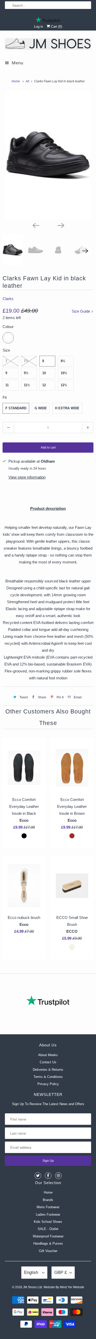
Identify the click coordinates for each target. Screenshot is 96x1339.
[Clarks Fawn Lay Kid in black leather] (48, 155)
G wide (41, 408)
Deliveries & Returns (48, 1070)
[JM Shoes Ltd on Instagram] (58, 1175)
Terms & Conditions (48, 1077)
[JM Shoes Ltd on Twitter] (38, 1175)
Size (6, 350)
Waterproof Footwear (48, 1236)
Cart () (56, 26)
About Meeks (48, 1055)
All (28, 81)
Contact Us (48, 1062)
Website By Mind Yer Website (64, 1287)
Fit (5, 397)
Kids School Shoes (48, 1222)
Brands (48, 1200)
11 (7, 385)
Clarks (8, 298)
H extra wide (67, 408)
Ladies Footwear (48, 1214)
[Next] (60, 225)
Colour (8, 326)
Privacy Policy (48, 1084)
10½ (64, 373)
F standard (15, 408)
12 (44, 385)
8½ (63, 361)
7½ (26, 361)
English (31, 1272)
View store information (27, 477)
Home (48, 1192)
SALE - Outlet (48, 1229)
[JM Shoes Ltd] (48, 45)
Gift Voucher (48, 1251)
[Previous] (35, 225)
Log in (38, 26)
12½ (64, 385)
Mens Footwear (48, 1207)
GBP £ (60, 1272)
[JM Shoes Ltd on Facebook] (48, 1175)
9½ (26, 373)
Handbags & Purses (48, 1243)
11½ (27, 385)
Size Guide (81, 311)
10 (44, 373)
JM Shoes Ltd (32, 1287)
